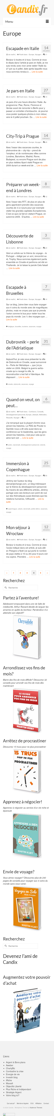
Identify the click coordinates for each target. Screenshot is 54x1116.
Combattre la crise (14, 1071)
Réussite (9, 417)
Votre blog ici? (12, 1095)
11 (46, 54)
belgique (11, 326)
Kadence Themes (36, 1108)
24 (46, 248)
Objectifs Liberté (13, 1086)
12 (46, 196)
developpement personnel (30, 445)
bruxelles (18, 326)
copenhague (12, 509)
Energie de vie (13, 1074)
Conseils (40, 411)
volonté (42, 445)
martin (12, 54)
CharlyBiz (10, 1068)
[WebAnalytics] (9, 1114)
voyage (38, 326)
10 (46, 97)
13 (24, 417)
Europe (31, 54)
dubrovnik (17, 384)
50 (46, 475)
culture (20, 509)
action (10, 445)
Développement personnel (15, 414)
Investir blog (12, 1077)
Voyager (38, 54)
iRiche (9, 1080)
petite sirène (35, 509)
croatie (10, 384)
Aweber (9, 1065)
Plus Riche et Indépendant (18, 1089)
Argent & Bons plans (15, 1062)
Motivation (42, 414)
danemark (16, 445)
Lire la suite (37, 71)
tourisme (25, 326)
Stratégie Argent (13, 1092)
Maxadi (9, 1083)
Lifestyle (35, 414)
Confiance (32, 411)
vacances (32, 326)
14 (46, 299)
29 (46, 142)
